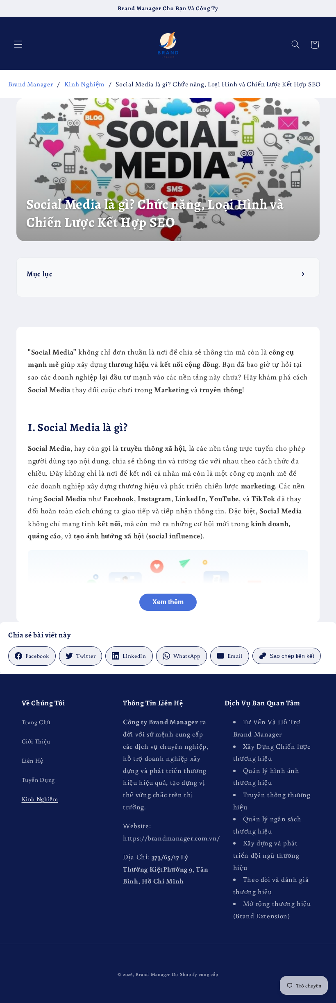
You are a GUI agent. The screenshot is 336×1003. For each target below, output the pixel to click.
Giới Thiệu (36, 741)
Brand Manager (30, 84)
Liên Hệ (32, 760)
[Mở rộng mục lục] (303, 274)
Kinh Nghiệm (84, 84)
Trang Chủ (36, 722)
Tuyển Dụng (38, 780)
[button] (18, 44)
